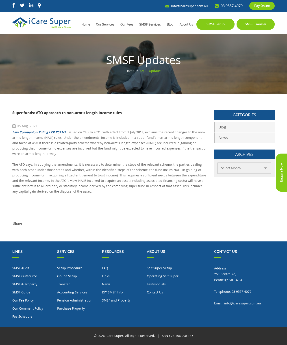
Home (85, 24)
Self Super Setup (159, 268)
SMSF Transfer (255, 24)
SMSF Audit (20, 268)
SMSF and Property (116, 300)
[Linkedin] (31, 5)
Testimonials (156, 284)
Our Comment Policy (27, 308)
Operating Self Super (162, 276)
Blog (170, 24)
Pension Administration (74, 300)
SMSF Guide (21, 292)
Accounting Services (72, 292)
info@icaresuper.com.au (242, 303)
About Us (186, 24)
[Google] (39, 5)
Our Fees (126, 24)
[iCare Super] (41, 22)
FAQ (105, 268)
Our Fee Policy (23, 300)
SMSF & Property (24, 284)
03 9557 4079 (241, 291)
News (223, 137)
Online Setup (67, 276)
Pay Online (262, 6)
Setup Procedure (69, 268)
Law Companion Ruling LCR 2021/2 (39, 132)
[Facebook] (13, 5)
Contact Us (155, 292)
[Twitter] (22, 5)
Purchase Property (71, 308)
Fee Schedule (22, 316)
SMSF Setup (216, 24)
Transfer (63, 284)
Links (106, 276)
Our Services (105, 24)
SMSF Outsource (24, 276)
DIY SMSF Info (112, 292)
